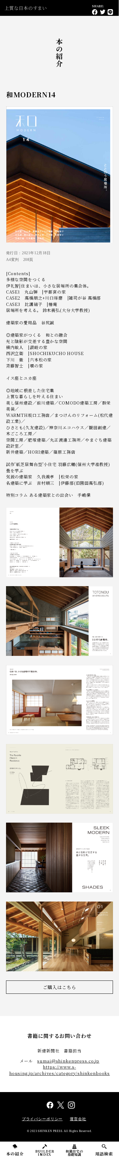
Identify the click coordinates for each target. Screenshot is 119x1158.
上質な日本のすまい (25, 7)
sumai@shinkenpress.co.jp (68, 1061)
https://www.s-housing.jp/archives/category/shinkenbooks (59, 1070)
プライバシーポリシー (42, 1119)
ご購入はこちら (59, 987)
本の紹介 (14, 1154)
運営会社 (78, 1119)
